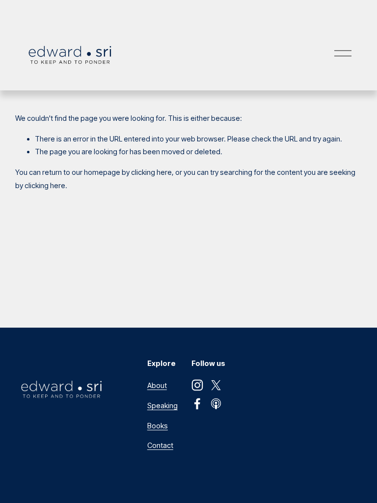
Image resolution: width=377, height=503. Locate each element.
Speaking (162, 405)
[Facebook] (197, 404)
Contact (160, 445)
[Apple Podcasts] (216, 404)
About (157, 385)
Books (157, 425)
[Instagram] (197, 385)
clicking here (151, 172)
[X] (216, 385)
